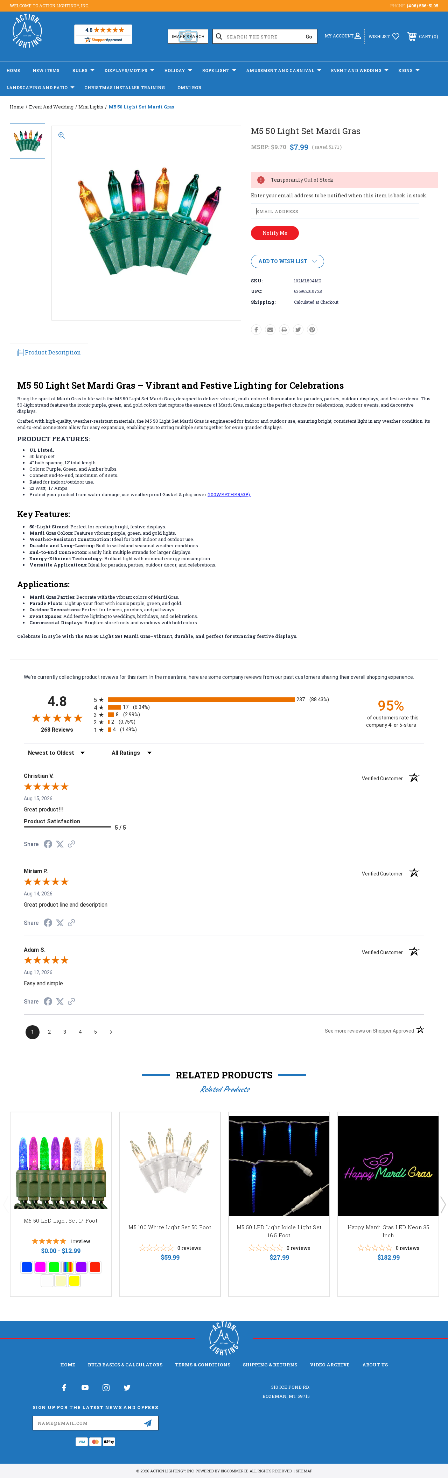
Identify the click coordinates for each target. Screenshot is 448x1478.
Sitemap (304, 1470)
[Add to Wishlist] (97, 1142)
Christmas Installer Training (124, 87)
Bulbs (80, 70)
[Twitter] (298, 329)
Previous (5, 1204)
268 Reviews (65, 729)
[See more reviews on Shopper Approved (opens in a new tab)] (71, 844)
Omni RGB (189, 87)
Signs (405, 70)
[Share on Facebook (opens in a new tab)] (48, 845)
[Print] (284, 329)
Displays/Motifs (125, 70)
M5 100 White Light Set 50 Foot (169, 1227)
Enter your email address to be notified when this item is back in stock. (339, 195)
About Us (375, 1364)
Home (13, 70)
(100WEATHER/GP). (229, 494)
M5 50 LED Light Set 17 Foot (61, 1220)
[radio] (224, 699)
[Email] (270, 329)
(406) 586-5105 (422, 5)
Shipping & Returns (270, 1364)
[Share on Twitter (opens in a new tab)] (60, 844)
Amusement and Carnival (280, 70)
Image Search (188, 36)
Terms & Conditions (202, 1364)
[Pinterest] (312, 329)
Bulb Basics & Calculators (125, 1364)
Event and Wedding (356, 70)
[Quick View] (97, 1126)
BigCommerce (234, 1470)
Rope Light (215, 70)
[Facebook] (256, 329)
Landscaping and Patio (37, 87)
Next (442, 1204)
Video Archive (330, 1364)
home (67, 1364)
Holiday (174, 70)
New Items (46, 70)
